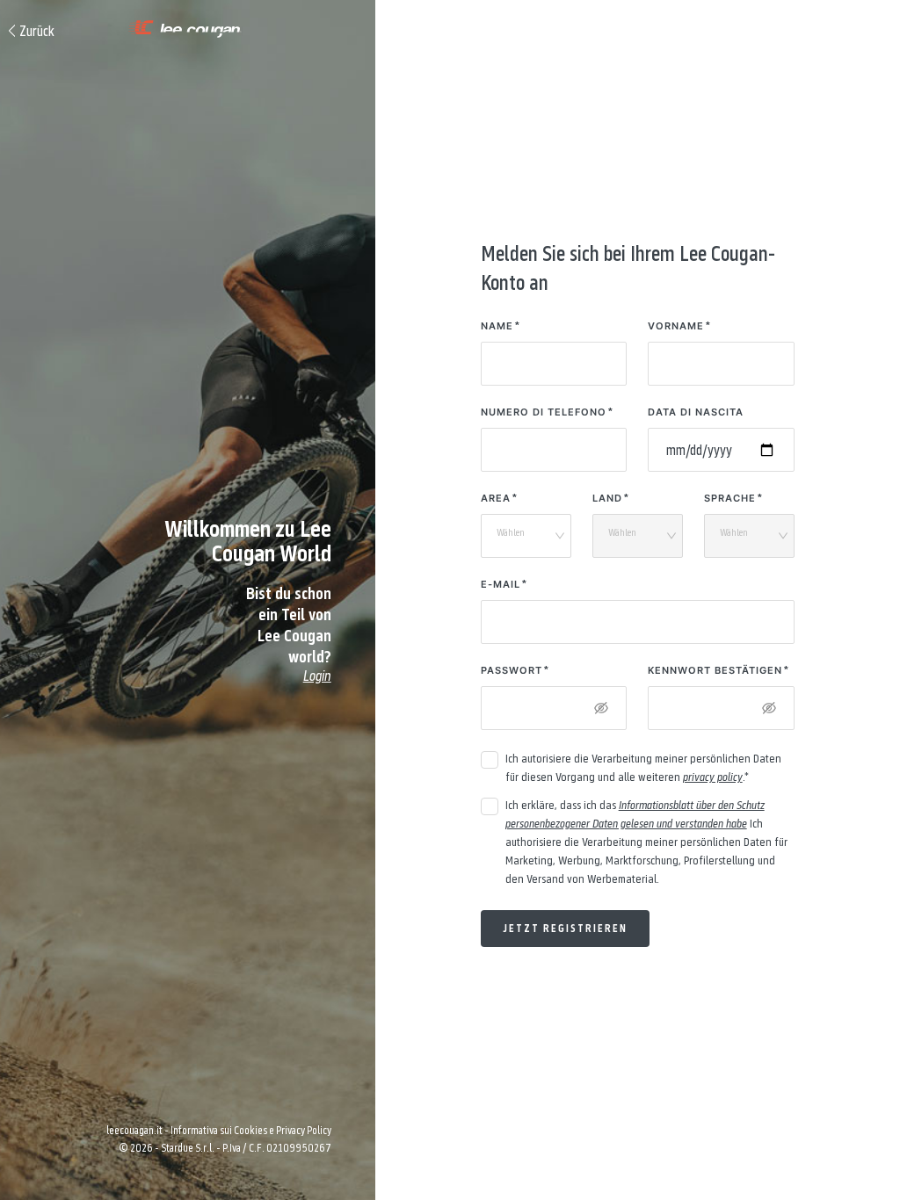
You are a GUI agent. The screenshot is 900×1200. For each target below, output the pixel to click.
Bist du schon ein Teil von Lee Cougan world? (288, 633)
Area (496, 498)
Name (497, 326)
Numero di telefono (543, 412)
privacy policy (713, 776)
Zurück (36, 31)
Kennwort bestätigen (715, 670)
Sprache (730, 498)
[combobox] (521, 537)
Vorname (676, 326)
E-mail (500, 584)
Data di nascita (696, 412)
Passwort (511, 670)
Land (607, 498)
